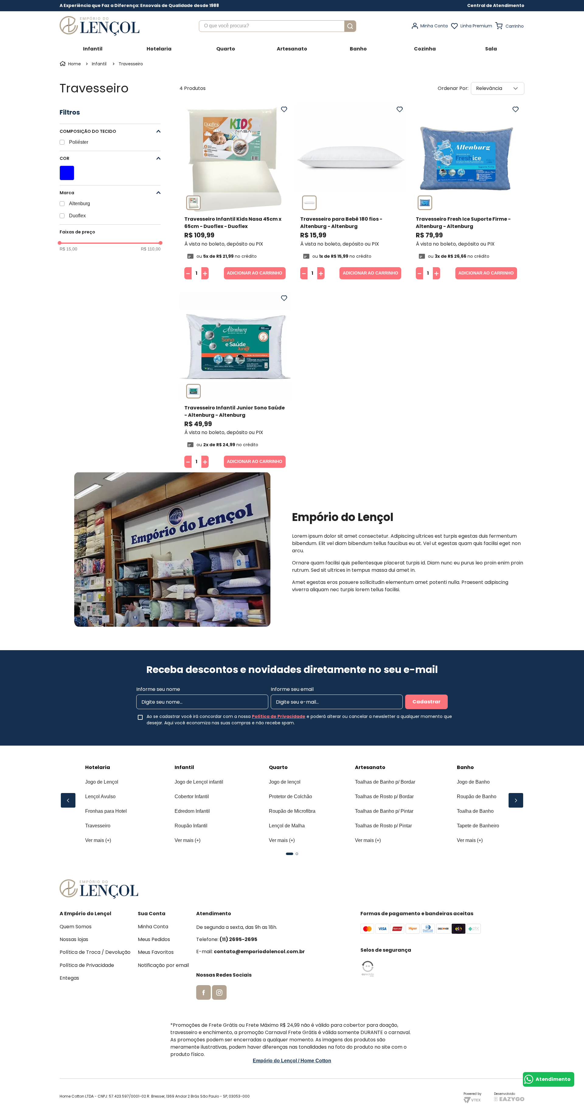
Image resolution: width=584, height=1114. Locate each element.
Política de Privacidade (278, 716)
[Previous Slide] (68, 800)
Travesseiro (131, 64)
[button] (495, 5)
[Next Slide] (516, 800)
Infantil (99, 64)
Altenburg (79, 203)
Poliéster (78, 142)
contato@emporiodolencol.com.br (259, 951)
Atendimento (553, 1079)
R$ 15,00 (68, 249)
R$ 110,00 (151, 249)
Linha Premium (476, 26)
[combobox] (277, 26)
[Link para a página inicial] (71, 63)
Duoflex (77, 215)
